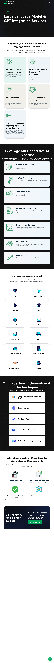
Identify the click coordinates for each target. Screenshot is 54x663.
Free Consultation (35, 522)
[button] (27, 30)
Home (7, 12)
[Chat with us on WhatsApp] (50, 659)
